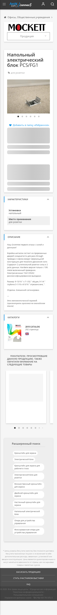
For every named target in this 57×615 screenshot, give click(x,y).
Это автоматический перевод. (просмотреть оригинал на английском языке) (26, 303)
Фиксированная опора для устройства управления (26, 531)
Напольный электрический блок (27, 513)
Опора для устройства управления (24, 522)
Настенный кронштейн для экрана (27, 503)
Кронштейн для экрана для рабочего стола (27, 467)
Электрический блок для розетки (25, 476)
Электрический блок (24, 459)
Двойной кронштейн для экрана (26, 494)
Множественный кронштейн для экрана (28, 485)
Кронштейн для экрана (25, 453)
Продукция (27, 36)
